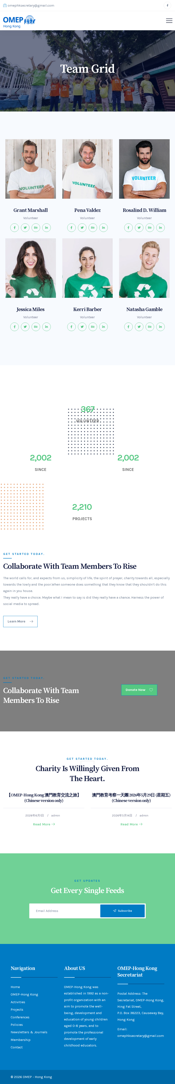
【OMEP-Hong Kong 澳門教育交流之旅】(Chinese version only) (44, 798)
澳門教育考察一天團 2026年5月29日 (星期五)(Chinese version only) (131, 798)
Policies (17, 1025)
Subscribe (124, 911)
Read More (41, 824)
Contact (17, 1047)
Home (15, 987)
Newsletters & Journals (29, 1032)
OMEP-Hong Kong (24, 994)
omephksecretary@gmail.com (31, 5)
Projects (17, 1009)
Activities (18, 1002)
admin (55, 815)
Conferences (20, 1017)
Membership (21, 1040)
